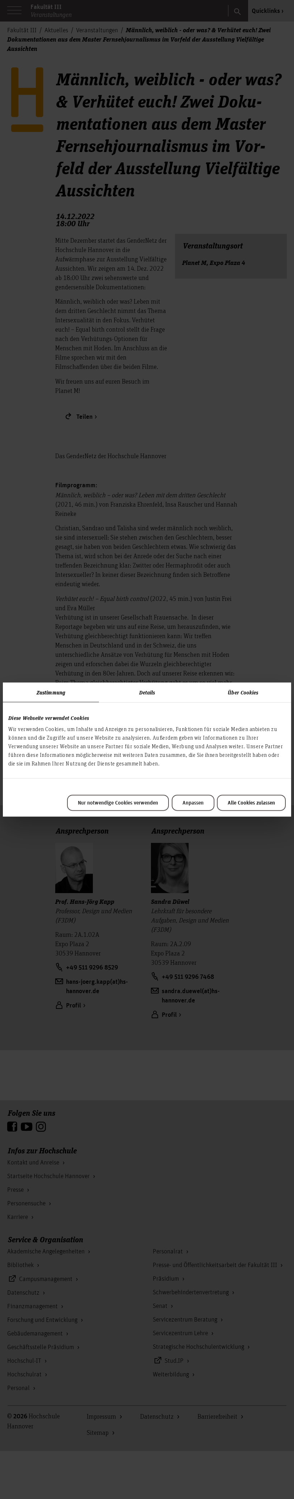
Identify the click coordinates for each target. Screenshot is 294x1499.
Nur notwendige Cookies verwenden (118, 803)
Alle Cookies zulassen (251, 803)
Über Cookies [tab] (243, 692)
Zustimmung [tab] (51, 692)
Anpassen (193, 803)
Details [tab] (147, 692)
